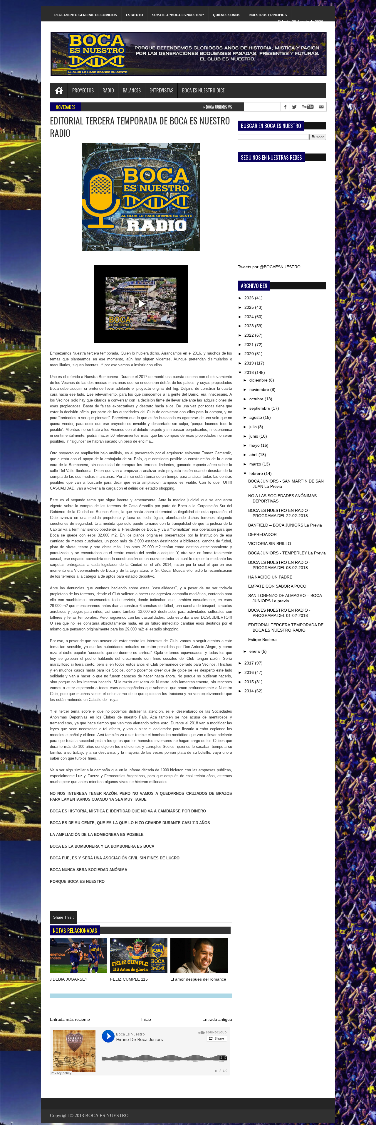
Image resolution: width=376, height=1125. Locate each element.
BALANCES (132, 90)
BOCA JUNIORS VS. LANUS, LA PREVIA (207, 107)
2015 (249, 681)
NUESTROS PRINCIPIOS (268, 15)
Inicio (146, 1019)
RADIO (108, 90)
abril (253, 454)
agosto (256, 417)
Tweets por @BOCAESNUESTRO (269, 266)
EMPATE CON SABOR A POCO (277, 586)
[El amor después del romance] (199, 957)
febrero (256, 473)
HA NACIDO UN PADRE (270, 577)
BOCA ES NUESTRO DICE (203, 90)
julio (253, 426)
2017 (249, 663)
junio (254, 436)
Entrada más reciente (70, 1019)
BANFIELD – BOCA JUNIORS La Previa (285, 525)
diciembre (259, 380)
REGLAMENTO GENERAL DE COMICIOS (85, 15)
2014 (249, 691)
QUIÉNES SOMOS (226, 15)
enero (255, 651)
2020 (249, 353)
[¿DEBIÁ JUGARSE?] (79, 957)
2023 (249, 325)
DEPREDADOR (262, 534)
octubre (257, 399)
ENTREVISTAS (161, 90)
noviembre (259, 389)
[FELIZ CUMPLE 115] (139, 957)
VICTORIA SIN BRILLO (269, 543)
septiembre (260, 408)
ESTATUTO (134, 15)
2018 (249, 372)
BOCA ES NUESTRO (107, 1115)
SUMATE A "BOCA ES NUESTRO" (178, 15)
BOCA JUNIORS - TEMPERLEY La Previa (287, 553)
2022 (249, 335)
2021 (249, 344)
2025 (249, 307)
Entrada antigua (217, 1019)
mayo (255, 445)
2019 (249, 363)
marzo (255, 464)
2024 (249, 316)
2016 (249, 672)
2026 (249, 298)
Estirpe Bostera (262, 639)
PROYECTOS (83, 90)
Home (59, 90)
